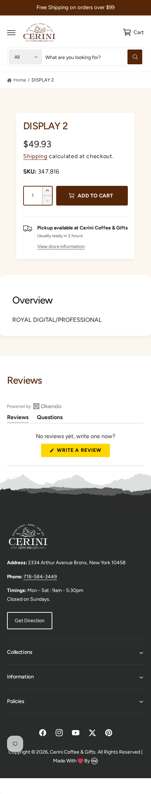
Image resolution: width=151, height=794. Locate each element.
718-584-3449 (40, 577)
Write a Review (81, 452)
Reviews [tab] (17, 418)
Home (19, 80)
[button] (11, 32)
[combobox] (94, 57)
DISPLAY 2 (43, 80)
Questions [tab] (50, 418)
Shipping (35, 156)
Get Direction (30, 621)
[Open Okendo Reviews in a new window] (34, 406)
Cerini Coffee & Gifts (73, 752)
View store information (61, 246)
